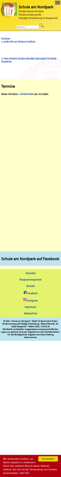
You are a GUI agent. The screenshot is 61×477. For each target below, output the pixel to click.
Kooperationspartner (31, 279)
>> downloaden (26, 93)
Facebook (32, 293)
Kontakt (30, 285)
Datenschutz (30, 313)
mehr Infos (24, 473)
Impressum (30, 306)
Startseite (31, 273)
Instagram (32, 300)
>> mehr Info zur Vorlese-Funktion (18, 41)
